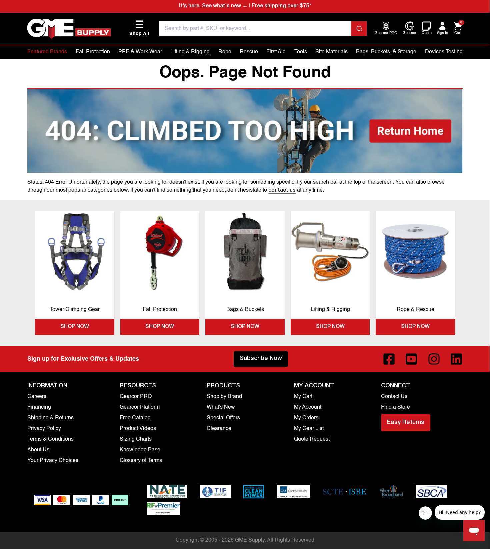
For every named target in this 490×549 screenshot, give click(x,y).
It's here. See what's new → (213, 6)
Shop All (139, 28)
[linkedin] (456, 359)
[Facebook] (389, 359)
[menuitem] (386, 33)
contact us (282, 190)
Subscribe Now (261, 359)
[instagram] (434, 359)
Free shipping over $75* (281, 6)
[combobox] (263, 28)
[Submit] (359, 28)
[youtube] (411, 359)
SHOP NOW (74, 327)
